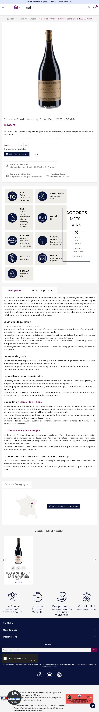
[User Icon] (89, 7)
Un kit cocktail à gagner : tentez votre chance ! (49, 2)
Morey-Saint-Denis (31, 401)
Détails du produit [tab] (41, 290)
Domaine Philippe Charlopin (23, 430)
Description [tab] (14, 290)
